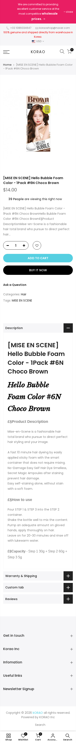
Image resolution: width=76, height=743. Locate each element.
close (69, 12)
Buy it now (38, 270)
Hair (23, 294)
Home (7, 65)
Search (40, 725)
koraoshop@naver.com (54, 28)
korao (38, 52)
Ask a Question (14, 285)
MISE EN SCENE (22, 300)
